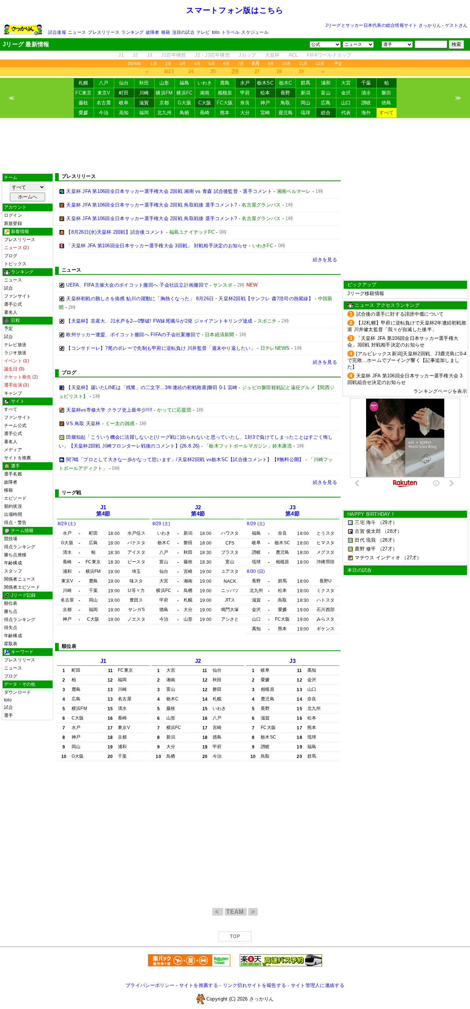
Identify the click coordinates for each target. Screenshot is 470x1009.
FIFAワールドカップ (329, 55)
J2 (135, 55)
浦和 (326, 83)
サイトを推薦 (17, 457)
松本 (265, 93)
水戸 (245, 83)
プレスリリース (103, 32)
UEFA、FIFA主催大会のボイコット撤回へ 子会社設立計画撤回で (137, 285)
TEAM (235, 912)
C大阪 (205, 102)
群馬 (306, 83)
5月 (212, 63)
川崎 (144, 93)
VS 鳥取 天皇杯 (83, 423)
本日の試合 (359, 570)
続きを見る (325, 259)
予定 (338, 63)
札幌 (83, 83)
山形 (164, 83)
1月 (154, 63)
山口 (346, 102)
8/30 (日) (256, 571)
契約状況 (13, 506)
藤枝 (83, 102)
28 (279, 71)
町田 (124, 93)
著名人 (11, 312)
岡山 (306, 102)
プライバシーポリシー (150, 985)
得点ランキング (20, 546)
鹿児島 (285, 112)
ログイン (13, 215)
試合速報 (57, 32)
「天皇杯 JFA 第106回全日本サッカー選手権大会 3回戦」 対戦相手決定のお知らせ (156, 245)
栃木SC (265, 83)
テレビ (203, 32)
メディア (13, 449)
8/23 (169, 71)
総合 (326, 112)
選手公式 (13, 304)
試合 (8, 288)
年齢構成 (13, 562)
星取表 (11, 643)
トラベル (230, 32)
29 (301, 71)
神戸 (265, 102)
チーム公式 (15, 425)
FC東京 (83, 93)
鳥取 (285, 102)
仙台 (124, 83)
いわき (205, 83)
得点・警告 (15, 522)
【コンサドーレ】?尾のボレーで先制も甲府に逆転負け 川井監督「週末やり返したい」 (161, 348)
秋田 (144, 83)
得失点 (11, 627)
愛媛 (83, 112)
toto (216, 32)
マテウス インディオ (377, 557)
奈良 (245, 102)
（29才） (387, 522)
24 (191, 71)
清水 (366, 93)
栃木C (285, 83)
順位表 (11, 603)
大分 (245, 112)
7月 (241, 63)
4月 (197, 63)
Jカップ (247, 55)
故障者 (152, 32)
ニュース (77, 32)
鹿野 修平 (365, 549)
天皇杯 (272, 55)
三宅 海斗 (365, 522)
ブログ (11, 255)
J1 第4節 (103, 510)
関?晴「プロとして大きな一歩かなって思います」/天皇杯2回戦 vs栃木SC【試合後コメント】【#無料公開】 (185, 459)
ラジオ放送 (15, 352)
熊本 (225, 112)
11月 (303, 63)
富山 (326, 93)
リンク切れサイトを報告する (254, 985)
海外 (366, 112)
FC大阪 (225, 102)
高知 (124, 112)
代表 (346, 112)
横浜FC (184, 93)
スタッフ (13, 571)
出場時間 (13, 514)
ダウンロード (17, 692)
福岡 (144, 112)
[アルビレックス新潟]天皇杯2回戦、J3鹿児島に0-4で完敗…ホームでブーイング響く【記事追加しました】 (407, 360)
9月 (271, 63)
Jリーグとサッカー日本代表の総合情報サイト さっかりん (383, 25)
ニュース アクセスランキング (387, 305)
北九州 (164, 112)
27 (257, 71)
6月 (226, 63)
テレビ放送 (15, 344)
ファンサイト (17, 296)
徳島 (386, 102)
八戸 (104, 83)
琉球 (306, 112)
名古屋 (104, 102)
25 (213, 71)
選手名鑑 (13, 474)
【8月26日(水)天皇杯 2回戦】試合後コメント (115, 232)
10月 (286, 63)
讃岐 (366, 102)
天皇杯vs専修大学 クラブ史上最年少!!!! (109, 410)
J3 (149, 55)
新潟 (306, 93)
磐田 (386, 93)
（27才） (387, 549)
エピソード (15, 498)
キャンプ (13, 393)
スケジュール (254, 32)
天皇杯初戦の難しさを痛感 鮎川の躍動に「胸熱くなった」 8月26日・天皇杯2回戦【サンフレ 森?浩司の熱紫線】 (189, 298)
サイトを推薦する (198, 985)
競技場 (11, 538)
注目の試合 (183, 32)
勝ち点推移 (15, 554)
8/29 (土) (67, 523)
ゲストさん (456, 25)
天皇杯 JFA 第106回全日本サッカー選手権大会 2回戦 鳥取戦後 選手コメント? (151, 205)
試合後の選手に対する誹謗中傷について (400, 314)
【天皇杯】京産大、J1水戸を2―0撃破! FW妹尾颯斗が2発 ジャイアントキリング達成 (159, 321)
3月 (183, 63)
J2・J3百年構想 (212, 55)
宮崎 (265, 112)
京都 (164, 102)
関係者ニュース (20, 579)
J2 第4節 (198, 510)
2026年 (134, 63)
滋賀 (144, 102)
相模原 (225, 93)
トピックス (15, 263)
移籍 (165, 32)
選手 (8, 715)
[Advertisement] (235, 145)
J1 (121, 55)
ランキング (132, 32)
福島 (184, 83)
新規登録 (13, 223)
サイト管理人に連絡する (317, 985)
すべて (386, 112)
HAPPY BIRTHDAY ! (370, 514)
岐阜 (124, 102)
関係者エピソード (22, 587)
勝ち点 (11, 611)
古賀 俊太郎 (368, 531)
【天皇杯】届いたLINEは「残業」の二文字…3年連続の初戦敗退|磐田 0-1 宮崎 (151, 387)
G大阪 (184, 102)
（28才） (392, 531)
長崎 (205, 112)
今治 (104, 112)
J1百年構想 (173, 55)
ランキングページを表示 (440, 391)
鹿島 (225, 83)
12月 (320, 63)
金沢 (346, 93)
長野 (285, 93)
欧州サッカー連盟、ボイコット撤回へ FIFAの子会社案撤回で (133, 334)
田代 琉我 (365, 540)
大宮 (346, 83)
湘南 (205, 93)
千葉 (366, 83)
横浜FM (164, 93)
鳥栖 (184, 112)
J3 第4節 (292, 510)
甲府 (245, 93)
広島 (326, 102)
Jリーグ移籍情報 (365, 293)
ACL (293, 55)
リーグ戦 (71, 492)
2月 (168, 63)
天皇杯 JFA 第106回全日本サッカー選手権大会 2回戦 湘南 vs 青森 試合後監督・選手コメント (169, 191)
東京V (104, 93)
